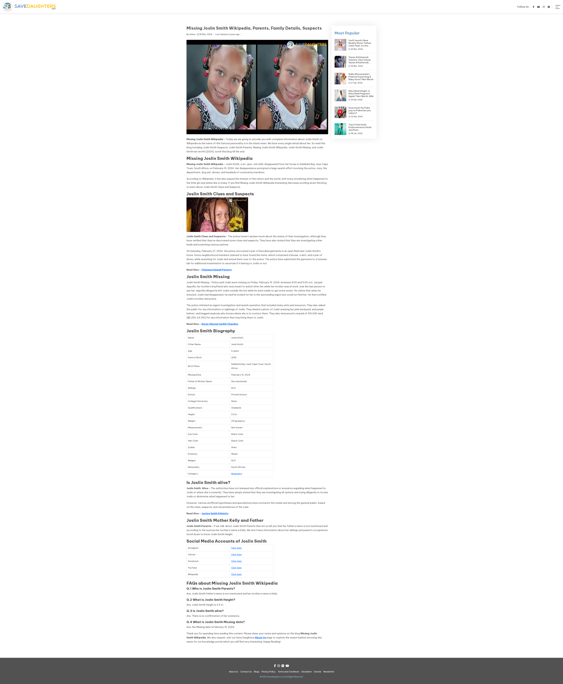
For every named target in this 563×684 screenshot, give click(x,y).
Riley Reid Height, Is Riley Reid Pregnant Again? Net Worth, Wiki (361, 94)
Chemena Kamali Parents (216, 269)
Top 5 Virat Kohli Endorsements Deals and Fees (360, 127)
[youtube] (538, 7)
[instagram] (544, 7)
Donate (317, 671)
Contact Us (246, 671)
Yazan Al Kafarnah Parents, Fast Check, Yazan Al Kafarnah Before (360, 61)
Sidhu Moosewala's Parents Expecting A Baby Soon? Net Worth (361, 77)
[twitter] (549, 7)
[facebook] (533, 7)
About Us (260, 637)
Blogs (256, 671)
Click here (236, 548)
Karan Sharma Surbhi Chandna (219, 324)
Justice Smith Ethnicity (215, 513)
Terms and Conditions (288, 671)
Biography (236, 473)
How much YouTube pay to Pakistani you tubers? (360, 110)
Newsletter (328, 671)
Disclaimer (306, 671)
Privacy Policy (268, 671)
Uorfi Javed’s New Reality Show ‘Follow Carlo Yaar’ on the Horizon (360, 44)
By (190, 34)
